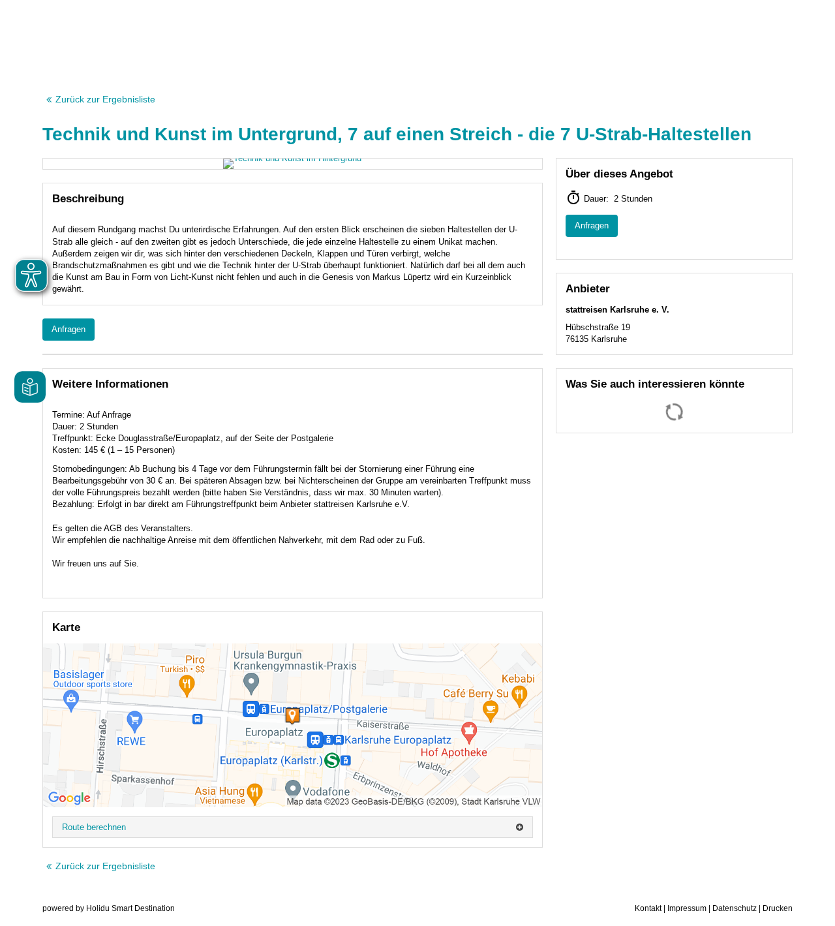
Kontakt (648, 908)
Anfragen (68, 329)
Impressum (686, 908)
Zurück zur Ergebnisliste (105, 99)
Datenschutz (734, 908)
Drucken (778, 908)
